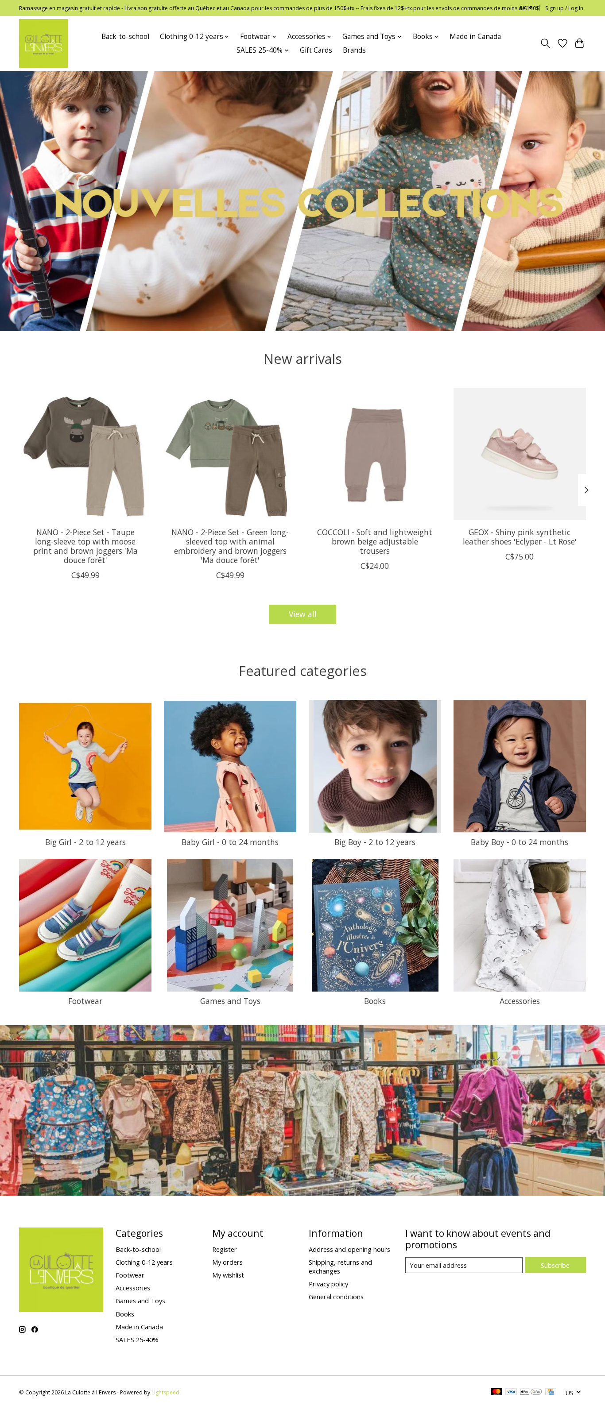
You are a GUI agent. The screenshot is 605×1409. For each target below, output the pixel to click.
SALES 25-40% (137, 1339)
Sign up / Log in (564, 8)
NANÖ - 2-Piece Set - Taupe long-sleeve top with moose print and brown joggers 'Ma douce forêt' (85, 546)
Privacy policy (328, 1283)
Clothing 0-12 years (144, 1262)
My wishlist (228, 1274)
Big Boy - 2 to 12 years (374, 842)
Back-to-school (125, 36)
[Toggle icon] (545, 43)
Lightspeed (165, 1392)
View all (303, 614)
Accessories (520, 1001)
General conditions (336, 1296)
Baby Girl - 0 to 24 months (230, 842)
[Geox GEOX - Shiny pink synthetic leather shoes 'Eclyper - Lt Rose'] (520, 454)
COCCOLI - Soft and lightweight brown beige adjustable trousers (374, 541)
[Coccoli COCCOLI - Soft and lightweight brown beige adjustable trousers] (375, 454)
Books (375, 1001)
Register (224, 1249)
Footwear (85, 1001)
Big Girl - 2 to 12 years (85, 842)
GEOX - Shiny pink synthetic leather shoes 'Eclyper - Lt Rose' (520, 537)
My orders (227, 1262)
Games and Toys (230, 1001)
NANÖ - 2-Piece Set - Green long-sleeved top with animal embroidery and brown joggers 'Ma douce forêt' (230, 546)
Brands (354, 50)
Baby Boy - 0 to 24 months (519, 842)
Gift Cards (316, 50)
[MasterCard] (496, 1392)
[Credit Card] (550, 1392)
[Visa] (511, 1392)
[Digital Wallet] (531, 1392)
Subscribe (555, 1265)
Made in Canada (475, 36)
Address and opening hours (349, 1249)
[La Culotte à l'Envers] (43, 43)
